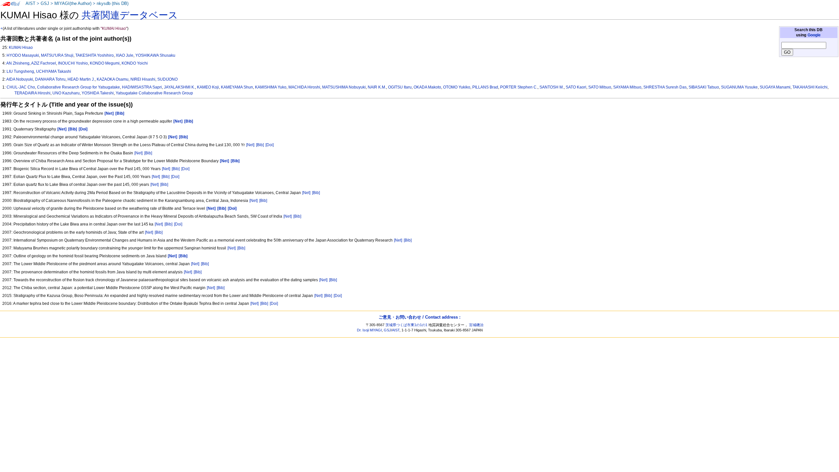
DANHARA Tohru (50, 79)
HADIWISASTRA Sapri (142, 87)
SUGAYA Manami (775, 87)
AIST (30, 3)
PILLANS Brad (485, 87)
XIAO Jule (124, 55)
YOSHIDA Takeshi (98, 93)
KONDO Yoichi (135, 63)
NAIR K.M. (377, 87)
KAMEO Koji (208, 87)
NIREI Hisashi (142, 79)
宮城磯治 (476, 325)
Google (814, 35)
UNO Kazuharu (66, 93)
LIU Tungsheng (20, 71)
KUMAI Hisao (21, 47)
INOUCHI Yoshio (73, 63)
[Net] (250, 145)
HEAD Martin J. (81, 79)
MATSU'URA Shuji (57, 55)
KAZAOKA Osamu (112, 79)
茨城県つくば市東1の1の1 (406, 325)
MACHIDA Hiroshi (304, 87)
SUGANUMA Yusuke (739, 87)
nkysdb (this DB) (112, 3)
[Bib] (260, 145)
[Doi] (269, 145)
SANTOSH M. (551, 87)
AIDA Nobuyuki (19, 79)
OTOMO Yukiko (456, 87)
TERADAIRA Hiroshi (32, 93)
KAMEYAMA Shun (237, 87)
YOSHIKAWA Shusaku (155, 55)
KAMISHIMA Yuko (270, 87)
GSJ (45, 3)
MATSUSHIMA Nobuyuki (344, 87)
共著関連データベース (130, 15)
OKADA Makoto (427, 87)
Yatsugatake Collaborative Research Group (154, 93)
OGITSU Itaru (400, 87)
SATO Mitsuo (599, 87)
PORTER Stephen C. (518, 87)
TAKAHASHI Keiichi (810, 87)
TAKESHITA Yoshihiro (94, 55)
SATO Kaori (576, 87)
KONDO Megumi (105, 63)
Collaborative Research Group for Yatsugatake (78, 87)
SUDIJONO (167, 79)
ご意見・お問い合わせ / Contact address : (419, 317)
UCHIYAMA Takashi (53, 71)
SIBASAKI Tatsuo (704, 87)
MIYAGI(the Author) (72, 3)
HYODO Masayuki (23, 55)
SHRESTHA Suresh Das (665, 87)
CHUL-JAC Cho (21, 87)
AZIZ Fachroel (43, 63)
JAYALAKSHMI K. (179, 87)
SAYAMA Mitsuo (627, 87)
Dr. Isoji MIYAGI (369, 330)
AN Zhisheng (17, 63)
